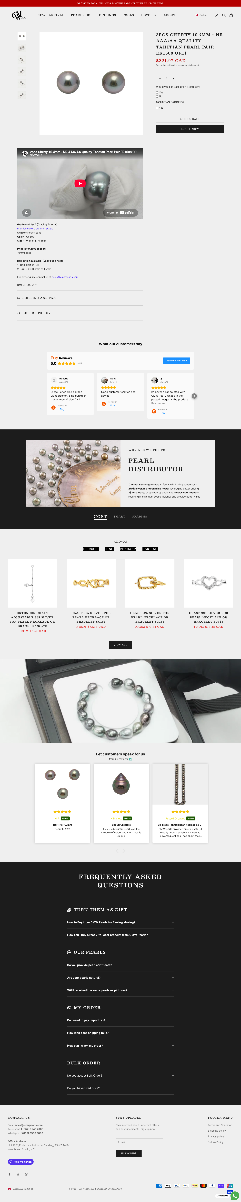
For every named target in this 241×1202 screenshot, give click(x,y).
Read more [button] (158, 403)
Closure (91, 549)
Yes (161, 92)
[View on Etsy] (54, 380)
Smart (119, 516)
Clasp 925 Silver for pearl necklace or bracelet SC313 (208, 617)
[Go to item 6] (21, 95)
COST (100, 516)
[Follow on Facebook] (9, 1174)
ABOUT (170, 15)
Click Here (156, 3)
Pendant (128, 549)
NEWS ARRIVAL (50, 15)
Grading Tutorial (47, 224)
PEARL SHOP (82, 15)
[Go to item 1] (21, 36)
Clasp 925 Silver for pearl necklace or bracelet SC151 (91, 617)
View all (120, 644)
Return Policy (215, 1142)
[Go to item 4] (21, 71)
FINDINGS (107, 15)
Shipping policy (217, 1130)
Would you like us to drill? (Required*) (178, 86)
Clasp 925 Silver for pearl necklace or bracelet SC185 (150, 617)
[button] (46, 396)
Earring (150, 549)
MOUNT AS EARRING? (170, 102)
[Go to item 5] (21, 83)
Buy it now (190, 129)
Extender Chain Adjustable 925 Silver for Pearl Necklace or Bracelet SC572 (32, 619)
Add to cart (190, 119)
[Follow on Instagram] (18, 1174)
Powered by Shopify (108, 1188)
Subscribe (128, 1153)
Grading (139, 516)
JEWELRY (149, 15)
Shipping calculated (178, 65)
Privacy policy (216, 1136)
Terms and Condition (220, 1125)
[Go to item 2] (21, 48)
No (160, 96)
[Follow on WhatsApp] (26, 1174)
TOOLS (128, 15)
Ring (109, 549)
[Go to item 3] (21, 59)
